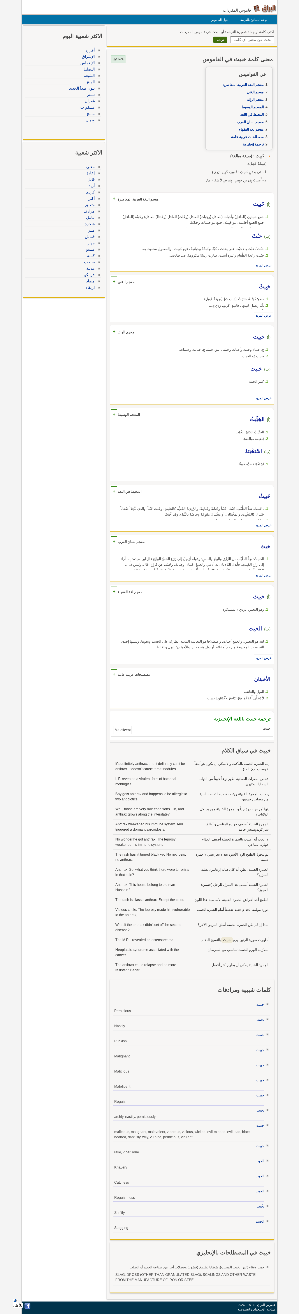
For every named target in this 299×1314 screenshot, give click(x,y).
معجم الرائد (255, 99)
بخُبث (260, 1206)
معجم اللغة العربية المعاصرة (243, 85)
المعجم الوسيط (253, 107)
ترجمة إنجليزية (253, 144)
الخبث (259, 1161)
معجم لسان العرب (250, 122)
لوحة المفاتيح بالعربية (253, 19)
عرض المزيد (263, 265)
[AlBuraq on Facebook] (27, 1308)
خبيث (260, 1004)
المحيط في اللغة (252, 114)
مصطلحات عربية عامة (247, 137)
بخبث (260, 1019)
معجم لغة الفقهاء (251, 129)
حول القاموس (219, 19)
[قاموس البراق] (264, 8)
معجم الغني (255, 92)
